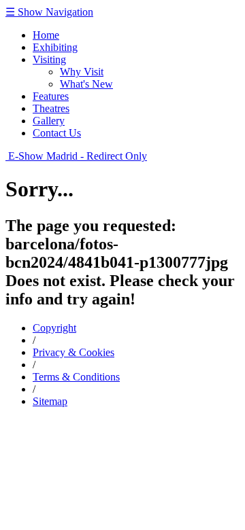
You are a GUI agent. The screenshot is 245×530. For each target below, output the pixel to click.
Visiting (49, 59)
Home (46, 35)
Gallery (49, 120)
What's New (86, 84)
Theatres (51, 108)
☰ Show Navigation (49, 12)
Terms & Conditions (76, 377)
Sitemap (50, 401)
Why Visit (81, 71)
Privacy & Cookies (73, 352)
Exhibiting (55, 47)
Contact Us (57, 133)
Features (51, 96)
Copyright (54, 328)
